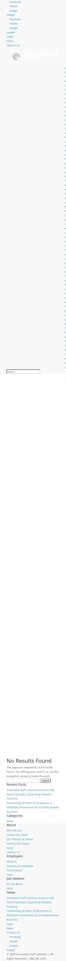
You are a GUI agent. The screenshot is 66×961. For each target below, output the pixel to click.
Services (12, 861)
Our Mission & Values (20, 839)
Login (10, 36)
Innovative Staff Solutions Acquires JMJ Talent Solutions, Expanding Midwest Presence (30, 794)
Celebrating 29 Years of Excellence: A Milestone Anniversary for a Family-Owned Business (33, 807)
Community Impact (18, 843)
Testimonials (14, 870)
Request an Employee (20, 866)
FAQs (10, 874)
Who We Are (14, 830)
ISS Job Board (15, 884)
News (10, 41)
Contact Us (13, 45)
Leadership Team (17, 835)
